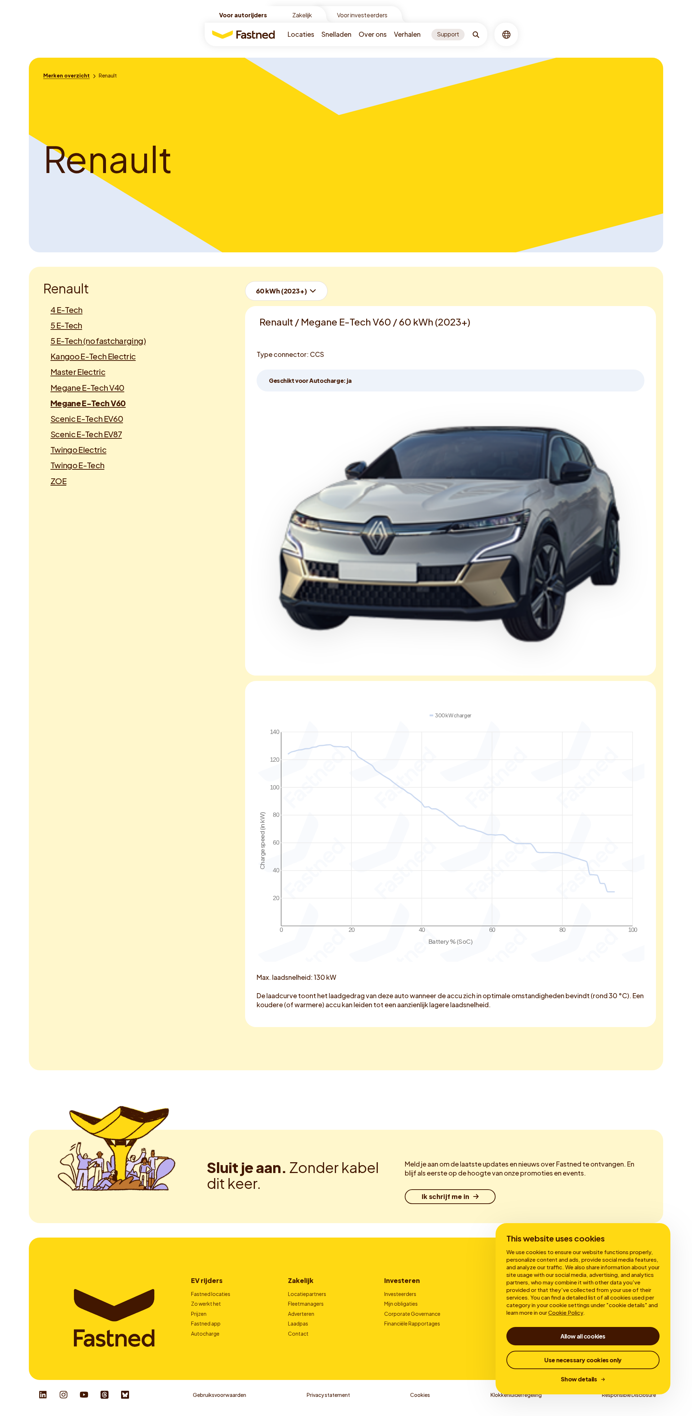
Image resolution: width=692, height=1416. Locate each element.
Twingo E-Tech (77, 465)
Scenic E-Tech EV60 (86, 418)
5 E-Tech (66, 325)
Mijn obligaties (401, 1303)
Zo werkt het (206, 1303)
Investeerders (400, 1294)
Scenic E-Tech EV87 (86, 434)
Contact (298, 1333)
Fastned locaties (210, 1294)
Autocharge (205, 1333)
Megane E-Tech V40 (87, 387)
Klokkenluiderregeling (516, 1394)
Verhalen (407, 34)
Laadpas (298, 1323)
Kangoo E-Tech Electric (93, 356)
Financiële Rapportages (412, 1323)
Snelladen (336, 34)
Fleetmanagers (306, 1303)
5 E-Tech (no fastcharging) (98, 341)
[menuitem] (301, 34)
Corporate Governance (412, 1313)
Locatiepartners (307, 1294)
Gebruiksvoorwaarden (219, 1394)
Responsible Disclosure (629, 1394)
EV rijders (206, 1280)
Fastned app (206, 1323)
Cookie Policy (565, 1312)
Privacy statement (328, 1394)
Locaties (301, 34)
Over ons (373, 34)
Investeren (402, 1280)
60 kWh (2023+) (281, 291)
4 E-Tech (66, 310)
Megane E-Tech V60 (88, 403)
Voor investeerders (362, 15)
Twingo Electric (78, 449)
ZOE (58, 481)
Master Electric (77, 372)
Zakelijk (302, 15)
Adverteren (301, 1313)
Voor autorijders (243, 15)
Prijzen (199, 1313)
